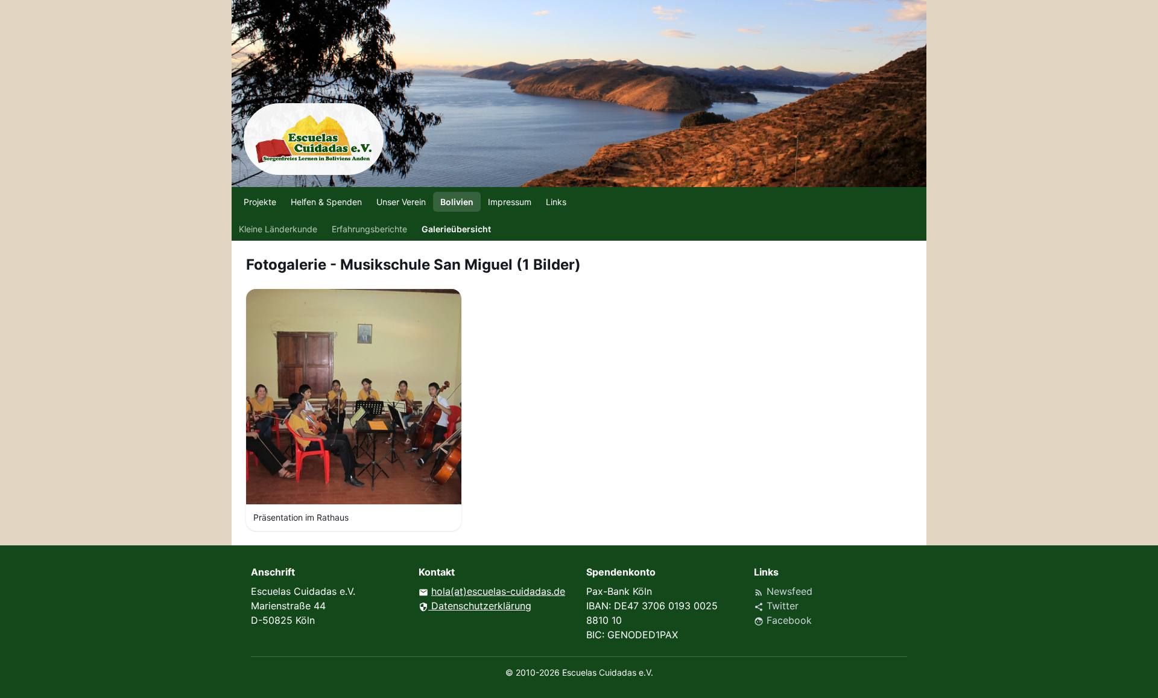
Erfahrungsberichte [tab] (369, 229)
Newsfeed (783, 591)
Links (556, 202)
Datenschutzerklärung (475, 606)
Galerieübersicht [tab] (456, 229)
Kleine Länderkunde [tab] (278, 229)
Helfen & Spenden (326, 202)
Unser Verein (401, 202)
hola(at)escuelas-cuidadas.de (498, 591)
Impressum (509, 202)
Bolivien (456, 202)
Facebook (783, 620)
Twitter (776, 606)
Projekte (260, 202)
